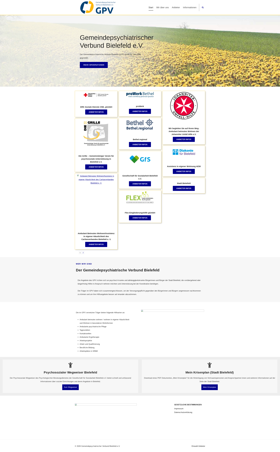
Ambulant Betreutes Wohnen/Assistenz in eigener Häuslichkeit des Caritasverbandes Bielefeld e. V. (96, 236)
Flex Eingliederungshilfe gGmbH (140, 213)
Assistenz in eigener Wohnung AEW (184, 166)
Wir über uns (162, 7)
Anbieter (176, 7)
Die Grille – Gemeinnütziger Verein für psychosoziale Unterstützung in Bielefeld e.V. (96, 159)
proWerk (140, 106)
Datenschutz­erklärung (183, 412)
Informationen (189, 7)
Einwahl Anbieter (198, 446)
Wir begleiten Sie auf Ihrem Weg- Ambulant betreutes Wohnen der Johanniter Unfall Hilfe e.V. (184, 131)
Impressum (178, 409)
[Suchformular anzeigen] (202, 7)
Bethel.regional (140, 139)
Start (151, 7)
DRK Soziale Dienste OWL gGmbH (96, 107)
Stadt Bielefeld (184, 183)
